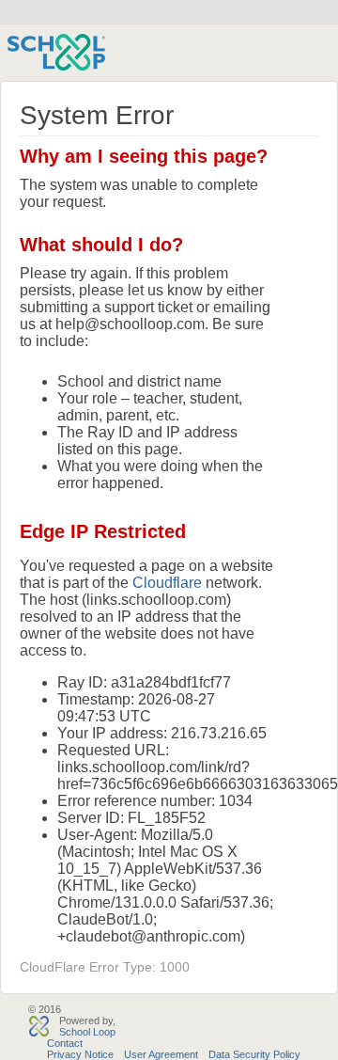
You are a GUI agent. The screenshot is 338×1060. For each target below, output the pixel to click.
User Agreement (161, 1054)
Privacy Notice (80, 1054)
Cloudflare (167, 583)
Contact (65, 1043)
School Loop (87, 1031)
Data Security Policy (254, 1054)
